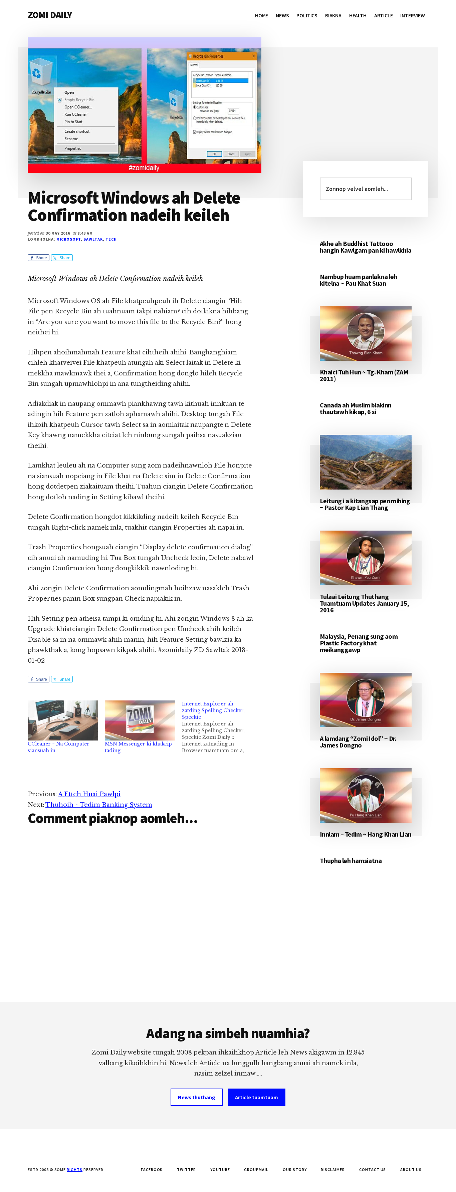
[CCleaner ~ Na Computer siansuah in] (63, 720)
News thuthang (196, 1097)
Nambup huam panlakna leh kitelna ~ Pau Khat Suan (358, 279)
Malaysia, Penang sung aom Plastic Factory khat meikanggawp (359, 643)
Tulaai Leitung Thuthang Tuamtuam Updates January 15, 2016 (364, 603)
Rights (74, 1169)
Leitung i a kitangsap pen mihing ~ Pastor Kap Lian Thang (365, 504)
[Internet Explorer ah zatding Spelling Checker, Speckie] (220, 727)
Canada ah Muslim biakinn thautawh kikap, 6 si (356, 408)
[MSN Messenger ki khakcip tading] (140, 720)
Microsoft (68, 239)
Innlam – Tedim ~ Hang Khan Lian (365, 834)
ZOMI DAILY (50, 15)
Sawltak (93, 239)
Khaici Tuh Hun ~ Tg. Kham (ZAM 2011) (364, 375)
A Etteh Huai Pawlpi (89, 794)
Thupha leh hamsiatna (351, 860)
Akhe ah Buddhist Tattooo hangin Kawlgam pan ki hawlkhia (365, 246)
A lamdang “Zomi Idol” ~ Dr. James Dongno (358, 741)
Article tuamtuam (256, 1097)
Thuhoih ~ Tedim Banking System (98, 805)
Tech (111, 239)
